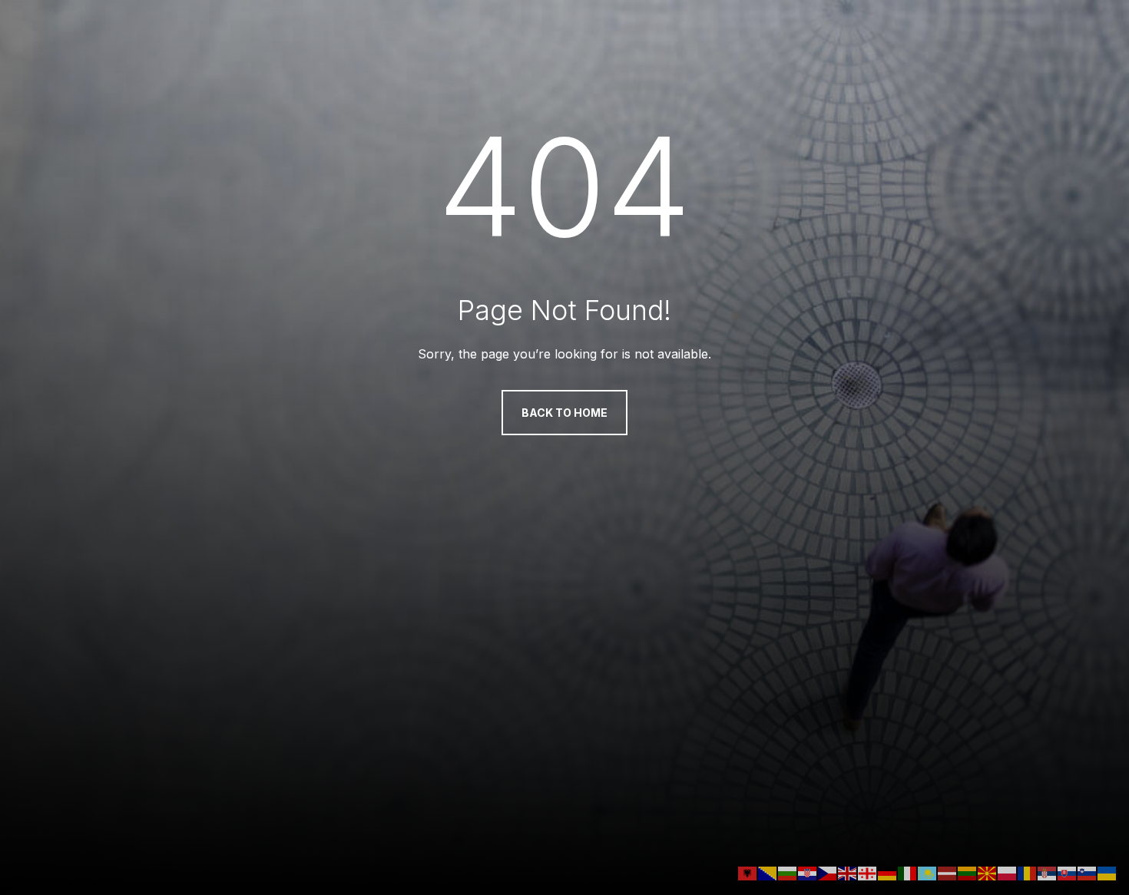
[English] (848, 872)
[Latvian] (948, 872)
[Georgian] (868, 872)
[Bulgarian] (788, 872)
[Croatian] (808, 872)
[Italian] (908, 872)
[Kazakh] (928, 872)
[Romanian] (1028, 872)
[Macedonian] (988, 872)
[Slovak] (1068, 872)
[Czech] (828, 872)
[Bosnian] (768, 872)
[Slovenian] (1088, 872)
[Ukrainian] (1107, 872)
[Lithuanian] (968, 872)
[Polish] (1008, 872)
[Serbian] (1048, 872)
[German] (888, 872)
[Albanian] (748, 872)
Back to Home (564, 412)
